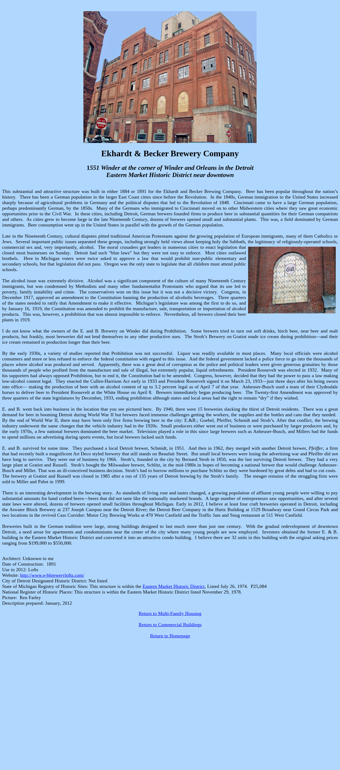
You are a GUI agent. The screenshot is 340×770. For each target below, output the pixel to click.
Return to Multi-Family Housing (170, 613)
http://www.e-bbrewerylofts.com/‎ (52, 575)
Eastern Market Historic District (174, 586)
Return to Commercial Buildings (170, 624)
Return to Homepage (170, 635)
